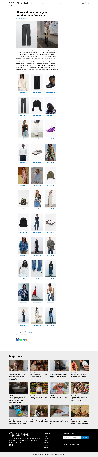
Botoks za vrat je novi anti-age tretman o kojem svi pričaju (58, 398)
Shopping (61, 3)
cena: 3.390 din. (23, 115)
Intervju (46, 446)
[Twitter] (19, 340)
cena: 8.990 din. (50, 185)
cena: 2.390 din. (23, 208)
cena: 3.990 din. (37, 138)
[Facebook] (83, 3)
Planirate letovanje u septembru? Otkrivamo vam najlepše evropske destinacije (79, 421)
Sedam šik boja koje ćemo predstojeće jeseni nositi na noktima (78, 376)
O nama (77, 444)
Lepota (42, 3)
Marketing (72, 444)
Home (31, 3)
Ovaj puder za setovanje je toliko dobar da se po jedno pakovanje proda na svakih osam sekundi (17, 377)
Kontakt (65, 444)
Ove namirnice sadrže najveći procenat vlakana (38, 398)
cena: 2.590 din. (23, 278)
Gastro (68, 3)
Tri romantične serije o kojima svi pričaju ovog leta (38, 375)
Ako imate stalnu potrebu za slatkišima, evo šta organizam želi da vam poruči (79, 398)
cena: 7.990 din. (23, 232)
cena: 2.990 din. (23, 138)
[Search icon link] (88, 3)
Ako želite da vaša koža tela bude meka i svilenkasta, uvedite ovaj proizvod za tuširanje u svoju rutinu (17, 399)
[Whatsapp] (21, 340)
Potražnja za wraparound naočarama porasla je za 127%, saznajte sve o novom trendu (18, 421)
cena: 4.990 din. (37, 92)
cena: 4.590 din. (37, 162)
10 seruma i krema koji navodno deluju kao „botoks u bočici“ (59, 421)
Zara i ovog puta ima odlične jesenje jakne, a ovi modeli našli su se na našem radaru (58, 376)
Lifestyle (48, 3)
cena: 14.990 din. (50, 92)
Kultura (55, 3)
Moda (36, 3)
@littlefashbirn (31, 332)
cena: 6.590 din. (50, 255)
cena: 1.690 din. (50, 115)
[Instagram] (85, 3)
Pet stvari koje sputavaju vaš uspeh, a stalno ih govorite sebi (39, 420)
